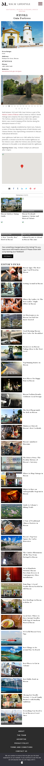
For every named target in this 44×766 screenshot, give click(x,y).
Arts (3, 327)
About (21, 731)
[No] (41, 760)
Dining (4, 343)
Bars (3, 312)
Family (4, 422)
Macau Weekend (28, 211)
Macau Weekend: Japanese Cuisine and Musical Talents (30, 216)
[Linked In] (22, 188)
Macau (4, 660)
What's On (26, 234)
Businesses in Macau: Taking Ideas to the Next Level (33, 349)
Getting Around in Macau (33, 283)
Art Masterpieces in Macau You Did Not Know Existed (31, 317)
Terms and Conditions (21, 747)
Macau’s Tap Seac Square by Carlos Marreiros (30, 539)
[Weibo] (35, 188)
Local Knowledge (8, 280)
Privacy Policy (21, 743)
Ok (22, 762)
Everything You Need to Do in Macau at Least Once (32, 713)
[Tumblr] (18, 188)
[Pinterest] (30, 188)
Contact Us (21, 751)
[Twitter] (26, 188)
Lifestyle (5, 375)
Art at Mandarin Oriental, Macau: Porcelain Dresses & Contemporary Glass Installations (31, 573)
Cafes (4, 676)
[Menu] (40, 3)
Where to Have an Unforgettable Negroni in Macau (33, 491)
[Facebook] (13, 188)
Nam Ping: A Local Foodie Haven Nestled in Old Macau (32, 586)
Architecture (6, 234)
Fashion (4, 407)
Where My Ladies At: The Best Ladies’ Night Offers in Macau (33, 302)
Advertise (21, 739)
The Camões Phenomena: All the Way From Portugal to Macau (32, 555)
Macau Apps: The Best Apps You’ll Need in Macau (31, 270)
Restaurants (6, 211)
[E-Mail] (9, 188)
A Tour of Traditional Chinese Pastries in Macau (31, 523)
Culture (5, 359)
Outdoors (27, 9)
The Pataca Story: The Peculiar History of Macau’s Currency (32, 460)
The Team (21, 735)
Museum (20, 9)
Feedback (8, 256)
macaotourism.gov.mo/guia (11, 71)
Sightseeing (10, 9)
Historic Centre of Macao (10, 114)
